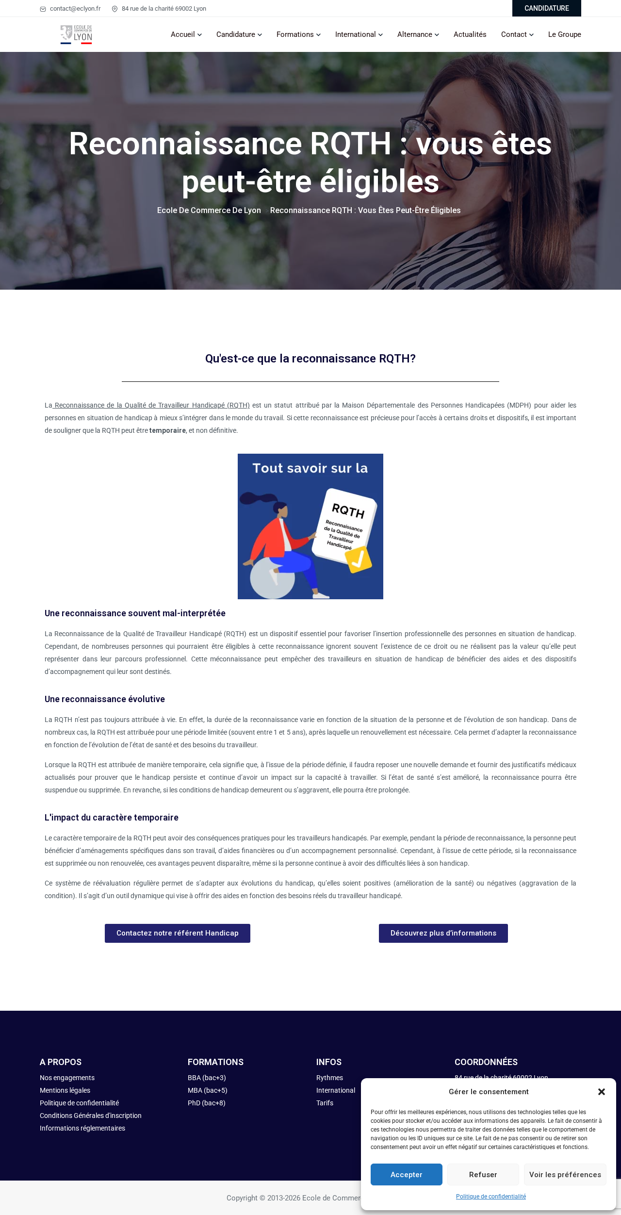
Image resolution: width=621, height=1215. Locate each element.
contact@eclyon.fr (74, 8)
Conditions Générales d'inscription (91, 1115)
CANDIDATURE (546, 8)
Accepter (407, 1174)
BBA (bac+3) (207, 1078)
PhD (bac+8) (207, 1103)
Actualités (470, 34)
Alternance (414, 34)
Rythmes (329, 1078)
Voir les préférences (565, 1174)
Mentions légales (65, 1090)
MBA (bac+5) (208, 1090)
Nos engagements (68, 1078)
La (147, 405)
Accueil (183, 34)
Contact (514, 34)
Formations (295, 34)
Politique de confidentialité (491, 1196)
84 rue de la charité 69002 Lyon (163, 8)
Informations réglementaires (82, 1128)
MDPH (519, 405)
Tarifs (324, 1103)
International (355, 34)
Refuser (483, 1174)
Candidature (235, 34)
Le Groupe (564, 34)
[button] (601, 1092)
